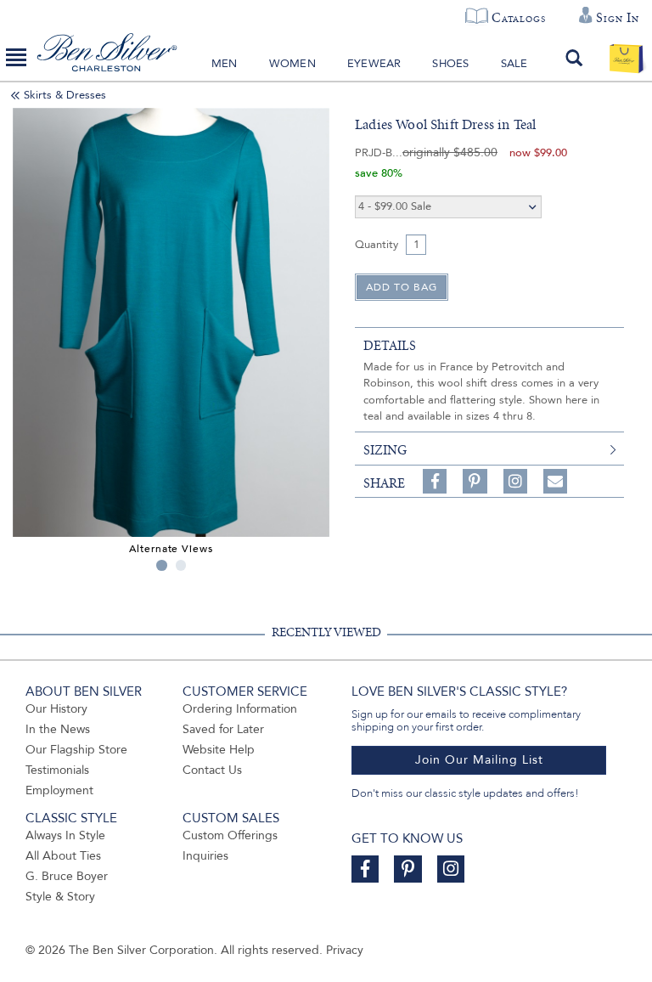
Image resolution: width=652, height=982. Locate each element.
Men (224, 63)
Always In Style (65, 835)
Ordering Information (240, 709)
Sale (514, 63)
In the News (57, 729)
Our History (56, 709)
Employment (59, 790)
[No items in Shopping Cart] (626, 57)
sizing (385, 450)
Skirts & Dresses (65, 95)
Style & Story (60, 897)
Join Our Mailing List (479, 760)
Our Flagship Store (76, 750)
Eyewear (374, 63)
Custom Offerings (230, 835)
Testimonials (57, 770)
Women (292, 63)
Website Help (219, 750)
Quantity (376, 244)
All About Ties (63, 856)
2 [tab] (181, 565)
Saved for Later (223, 729)
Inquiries (205, 856)
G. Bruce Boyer (66, 876)
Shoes (450, 63)
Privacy (344, 950)
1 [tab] (161, 565)
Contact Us (212, 770)
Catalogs (518, 18)
